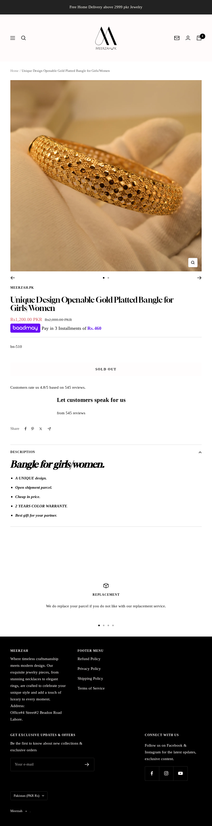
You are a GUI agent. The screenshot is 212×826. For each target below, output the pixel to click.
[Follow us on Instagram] (166, 773)
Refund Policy (89, 659)
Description (22, 452)
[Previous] (12, 278)
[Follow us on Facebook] (152, 773)
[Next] (199, 278)
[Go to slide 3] (108, 625)
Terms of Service (91, 688)
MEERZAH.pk (22, 287)
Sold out (106, 369)
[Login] (188, 38)
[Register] (87, 764)
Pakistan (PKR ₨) (26, 796)
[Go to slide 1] (103, 278)
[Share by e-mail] (49, 429)
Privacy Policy (89, 669)
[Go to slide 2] (108, 278)
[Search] (23, 38)
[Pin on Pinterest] (32, 429)
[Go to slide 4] (113, 625)
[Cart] (199, 38)
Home (14, 71)
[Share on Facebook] (26, 429)
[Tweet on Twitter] (41, 429)
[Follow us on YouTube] (180, 773)
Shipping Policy (90, 678)
